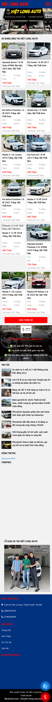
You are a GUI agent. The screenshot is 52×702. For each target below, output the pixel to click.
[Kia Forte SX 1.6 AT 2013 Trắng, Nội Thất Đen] (38, 143)
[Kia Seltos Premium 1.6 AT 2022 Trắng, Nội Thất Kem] (13, 188)
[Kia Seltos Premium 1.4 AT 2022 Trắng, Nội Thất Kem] (13, 99)
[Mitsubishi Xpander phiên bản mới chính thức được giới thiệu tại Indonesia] (6, 415)
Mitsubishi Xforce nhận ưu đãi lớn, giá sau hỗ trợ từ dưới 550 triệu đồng (29, 443)
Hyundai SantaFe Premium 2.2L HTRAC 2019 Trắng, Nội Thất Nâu (37, 248)
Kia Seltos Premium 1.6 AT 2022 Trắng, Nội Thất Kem (13, 202)
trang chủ (6, 630)
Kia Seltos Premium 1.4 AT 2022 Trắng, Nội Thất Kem (13, 113)
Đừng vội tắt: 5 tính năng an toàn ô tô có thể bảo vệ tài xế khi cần (31, 391)
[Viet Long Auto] (18, 4)
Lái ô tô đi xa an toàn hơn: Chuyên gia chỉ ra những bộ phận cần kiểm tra (31, 381)
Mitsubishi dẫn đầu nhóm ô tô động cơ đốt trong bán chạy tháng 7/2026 (30, 423)
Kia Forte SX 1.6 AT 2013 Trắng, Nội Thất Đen (37, 157)
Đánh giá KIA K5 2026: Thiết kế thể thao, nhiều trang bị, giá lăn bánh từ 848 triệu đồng (31, 402)
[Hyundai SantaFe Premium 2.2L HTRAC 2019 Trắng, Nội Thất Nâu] (38, 232)
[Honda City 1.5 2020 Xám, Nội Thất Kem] (38, 99)
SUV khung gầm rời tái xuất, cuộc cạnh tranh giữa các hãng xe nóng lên (30, 433)
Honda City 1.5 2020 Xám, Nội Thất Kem (37, 111)
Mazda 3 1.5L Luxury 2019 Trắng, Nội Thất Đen (12, 157)
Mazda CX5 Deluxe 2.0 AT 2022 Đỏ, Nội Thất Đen (37, 294)
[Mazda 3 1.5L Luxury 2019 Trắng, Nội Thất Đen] (13, 143)
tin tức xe (6, 642)
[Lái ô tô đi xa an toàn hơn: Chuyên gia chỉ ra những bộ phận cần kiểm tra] (6, 383)
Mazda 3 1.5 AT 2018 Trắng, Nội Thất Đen (37, 201)
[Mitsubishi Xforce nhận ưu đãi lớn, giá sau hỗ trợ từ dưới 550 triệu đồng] (6, 445)
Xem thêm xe (26, 320)
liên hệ (5, 648)
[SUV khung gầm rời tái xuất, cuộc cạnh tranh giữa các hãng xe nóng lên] (6, 435)
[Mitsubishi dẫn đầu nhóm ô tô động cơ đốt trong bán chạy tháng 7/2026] (6, 425)
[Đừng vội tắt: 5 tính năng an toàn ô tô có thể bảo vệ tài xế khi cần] (6, 393)
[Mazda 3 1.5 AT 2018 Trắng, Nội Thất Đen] (38, 188)
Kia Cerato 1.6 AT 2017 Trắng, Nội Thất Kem (38, 64)
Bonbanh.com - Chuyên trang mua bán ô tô (26, 699)
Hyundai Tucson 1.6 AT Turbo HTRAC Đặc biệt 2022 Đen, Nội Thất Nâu (12, 67)
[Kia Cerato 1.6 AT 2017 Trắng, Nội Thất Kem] (38, 51)
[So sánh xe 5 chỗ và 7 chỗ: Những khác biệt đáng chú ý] (6, 372)
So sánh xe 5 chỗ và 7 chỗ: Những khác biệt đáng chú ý (30, 371)
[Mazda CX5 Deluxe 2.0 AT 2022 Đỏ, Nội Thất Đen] (38, 280)
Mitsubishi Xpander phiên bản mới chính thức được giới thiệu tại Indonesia (30, 413)
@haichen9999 (8, 458)
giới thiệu (6, 636)
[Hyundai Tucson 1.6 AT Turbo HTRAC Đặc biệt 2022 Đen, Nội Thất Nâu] (13, 51)
